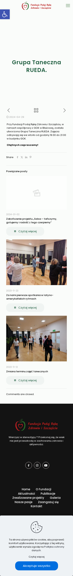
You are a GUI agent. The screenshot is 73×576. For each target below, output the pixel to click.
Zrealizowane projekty (28, 498)
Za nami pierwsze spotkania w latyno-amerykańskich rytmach (29, 296)
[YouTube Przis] (45, 465)
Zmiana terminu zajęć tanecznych (27, 371)
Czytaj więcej (37, 557)
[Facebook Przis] (28, 465)
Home (26, 489)
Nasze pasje (23, 502)
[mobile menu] (68, 5)
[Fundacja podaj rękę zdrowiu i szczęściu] (36, 5)
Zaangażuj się (48, 502)
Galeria (55, 498)
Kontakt (36, 506)
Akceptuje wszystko (36, 566)
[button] (5, 14)
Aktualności (26, 494)
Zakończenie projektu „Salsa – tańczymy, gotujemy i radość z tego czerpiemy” (31, 220)
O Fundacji (43, 489)
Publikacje (48, 494)
